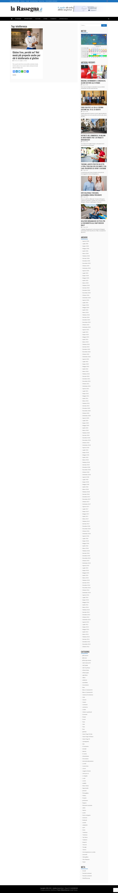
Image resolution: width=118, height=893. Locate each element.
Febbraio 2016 (86, 550)
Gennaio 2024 (85, 317)
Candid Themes (73, 890)
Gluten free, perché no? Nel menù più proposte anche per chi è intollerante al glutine (26, 55)
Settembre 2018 (86, 474)
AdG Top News (86, 667)
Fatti (83, 724)
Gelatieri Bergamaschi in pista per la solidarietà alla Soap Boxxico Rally (93, 223)
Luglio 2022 (85, 361)
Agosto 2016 (85, 536)
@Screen (84, 658)
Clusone (84, 699)
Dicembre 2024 (86, 290)
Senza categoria (86, 815)
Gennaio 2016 (85, 553)
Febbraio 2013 (86, 636)
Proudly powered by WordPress (48, 890)
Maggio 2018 (85, 484)
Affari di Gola (85, 670)
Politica (84, 795)
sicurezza (84, 817)
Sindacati (84, 820)
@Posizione (85, 655)
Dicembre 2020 (86, 408)
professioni (85, 800)
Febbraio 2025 (86, 285)
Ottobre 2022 (85, 354)
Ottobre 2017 (85, 501)
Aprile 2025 (85, 280)
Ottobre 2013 (85, 617)
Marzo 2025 (85, 283)
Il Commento (85, 746)
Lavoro (84, 768)
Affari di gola (85, 672)
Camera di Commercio (87, 694)
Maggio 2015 (85, 573)
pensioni (84, 790)
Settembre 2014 (86, 592)
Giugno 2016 (85, 541)
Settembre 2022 (86, 356)
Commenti (84, 704)
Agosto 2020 (85, 418)
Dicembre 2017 (86, 496)
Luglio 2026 (85, 243)
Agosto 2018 (85, 477)
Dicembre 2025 (86, 260)
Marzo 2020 (85, 430)
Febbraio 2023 (86, 344)
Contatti (27, 1)
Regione (84, 803)
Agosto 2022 (85, 359)
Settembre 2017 (86, 504)
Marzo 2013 (85, 634)
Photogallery (85, 793)
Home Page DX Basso (87, 736)
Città (83, 697)
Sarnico (84, 810)
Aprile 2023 (85, 339)
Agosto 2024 (85, 300)
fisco (83, 729)
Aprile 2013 (85, 632)
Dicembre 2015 (86, 555)
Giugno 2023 (85, 334)
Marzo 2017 (85, 519)
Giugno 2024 (85, 305)
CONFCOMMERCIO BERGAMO (51, 1)
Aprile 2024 (85, 310)
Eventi (84, 719)
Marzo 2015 (85, 577)
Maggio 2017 (85, 514)
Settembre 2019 (86, 445)
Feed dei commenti (87, 875)
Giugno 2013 (85, 627)
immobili (84, 749)
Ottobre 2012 (85, 646)
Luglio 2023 (85, 332)
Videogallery (85, 857)
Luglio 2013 (85, 624)
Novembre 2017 (86, 499)
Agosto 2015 (85, 565)
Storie (83, 830)
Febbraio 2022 (86, 374)
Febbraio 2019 (86, 462)
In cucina (84, 753)
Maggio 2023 (85, 337)
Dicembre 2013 (86, 614)
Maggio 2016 (85, 543)
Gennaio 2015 (85, 582)
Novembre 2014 (86, 587)
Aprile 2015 (85, 575)
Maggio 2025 (85, 278)
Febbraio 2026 (86, 256)
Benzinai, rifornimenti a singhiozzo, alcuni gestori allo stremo (93, 82)
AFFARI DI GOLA (63, 18)
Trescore (84, 844)
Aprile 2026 (85, 251)
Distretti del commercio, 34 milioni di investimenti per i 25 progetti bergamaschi (93, 137)
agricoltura (84, 675)
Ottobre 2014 (85, 590)
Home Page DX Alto (87, 734)
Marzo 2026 (85, 253)
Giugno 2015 (85, 570)
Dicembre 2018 (86, 467)
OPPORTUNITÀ (28, 18)
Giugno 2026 (85, 246)
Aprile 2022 (85, 369)
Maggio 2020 (85, 425)
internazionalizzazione (87, 761)
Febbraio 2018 (86, 491)
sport (83, 827)
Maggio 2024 (85, 307)
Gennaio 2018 (85, 494)
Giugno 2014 (85, 600)
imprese (84, 751)
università (84, 854)
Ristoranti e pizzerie (87, 805)
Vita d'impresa (85, 859)
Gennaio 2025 (85, 288)
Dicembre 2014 (86, 585)
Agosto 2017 (85, 506)
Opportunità (85, 788)
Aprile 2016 (85, 546)
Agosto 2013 (85, 622)
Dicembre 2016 (86, 526)
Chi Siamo (23, 1)
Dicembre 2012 (86, 641)
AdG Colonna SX (86, 663)
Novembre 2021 (86, 381)
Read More (14, 74)
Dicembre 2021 (86, 378)
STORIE (45, 18)
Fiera (83, 726)
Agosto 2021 (85, 388)
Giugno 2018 (85, 482)
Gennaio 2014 (85, 612)
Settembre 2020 (86, 415)
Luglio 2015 (85, 568)
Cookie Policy (41, 1)
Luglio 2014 (85, 597)
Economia (84, 714)
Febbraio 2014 (86, 609)
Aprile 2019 (85, 457)
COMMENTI (53, 18)
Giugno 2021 (85, 393)
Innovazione (85, 758)
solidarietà (84, 825)
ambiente (84, 680)
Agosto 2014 (85, 595)
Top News (85, 837)
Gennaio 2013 (85, 639)
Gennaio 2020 (85, 435)
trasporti (84, 842)
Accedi (84, 870)
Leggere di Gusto (86, 771)
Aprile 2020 (85, 428)
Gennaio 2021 (85, 405)
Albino (83, 677)
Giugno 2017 (85, 511)
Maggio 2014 (85, 602)
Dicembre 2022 (86, 349)
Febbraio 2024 (86, 315)
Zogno (84, 862)
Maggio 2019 (85, 455)
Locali (83, 778)
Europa (84, 717)
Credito (84, 709)
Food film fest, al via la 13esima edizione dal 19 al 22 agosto (92, 108)
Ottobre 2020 (85, 413)
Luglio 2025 (85, 273)
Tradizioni (84, 839)
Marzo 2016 (85, 548)
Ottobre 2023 (85, 324)
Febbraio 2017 (86, 521)
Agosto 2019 (85, 447)
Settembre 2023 (86, 327)
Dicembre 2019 (86, 437)
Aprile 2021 (85, 398)
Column (84, 702)
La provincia (85, 766)
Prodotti (84, 798)
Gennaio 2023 (85, 346)
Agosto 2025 (85, 270)
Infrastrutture (85, 756)
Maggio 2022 (85, 366)
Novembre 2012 (86, 644)
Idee (83, 744)
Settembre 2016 (86, 533)
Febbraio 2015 (86, 580)
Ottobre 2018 (85, 472)
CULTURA (37, 18)
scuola (83, 812)
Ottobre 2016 (85, 531)
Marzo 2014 (85, 607)
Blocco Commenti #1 (87, 690)
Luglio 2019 (85, 450)
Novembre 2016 (86, 528)
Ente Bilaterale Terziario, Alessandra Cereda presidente (91, 194)
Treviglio (84, 847)
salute (83, 807)
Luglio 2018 (85, 479)
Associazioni (85, 685)
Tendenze (84, 832)
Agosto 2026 (85, 241)
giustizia (84, 731)
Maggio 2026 (85, 248)
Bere (83, 687)
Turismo (84, 849)
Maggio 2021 (85, 396)
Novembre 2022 (86, 351)
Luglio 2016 (85, 538)
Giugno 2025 (85, 275)
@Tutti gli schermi (86, 660)
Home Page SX (86, 739)
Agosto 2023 (85, 329)
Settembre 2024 (86, 297)
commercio (85, 707)
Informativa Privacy (34, 1)
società (84, 822)
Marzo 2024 (85, 312)
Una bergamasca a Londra (88, 852)
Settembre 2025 (86, 268)
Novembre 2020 (86, 410)
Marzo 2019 (85, 460)
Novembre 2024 (86, 292)
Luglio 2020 (85, 420)
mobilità (84, 783)
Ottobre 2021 (85, 383)
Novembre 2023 (86, 322)
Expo (83, 721)
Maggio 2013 (85, 629)
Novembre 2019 (86, 440)
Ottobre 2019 (85, 442)
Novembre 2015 (86, 558)
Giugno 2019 (85, 452)
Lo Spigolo (84, 776)
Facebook (107, 1)
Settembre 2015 (86, 563)
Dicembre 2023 (86, 319)
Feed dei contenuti (86, 873)
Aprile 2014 (85, 605)
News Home (85, 785)
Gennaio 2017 (85, 523)
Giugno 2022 (85, 364)
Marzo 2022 (85, 371)
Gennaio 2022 (85, 376)
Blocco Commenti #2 (87, 692)
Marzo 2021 (85, 401)
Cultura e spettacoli (87, 712)
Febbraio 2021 (86, 403)
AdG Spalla (85, 665)
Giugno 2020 (85, 423)
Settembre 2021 (86, 386)
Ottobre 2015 (85, 560)
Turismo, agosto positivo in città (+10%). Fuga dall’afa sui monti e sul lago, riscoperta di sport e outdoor (94, 166)
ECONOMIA (18, 18)
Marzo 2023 (85, 342)
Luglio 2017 (85, 509)
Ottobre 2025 (85, 265)
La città (84, 763)
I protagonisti (85, 741)
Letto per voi (85, 773)
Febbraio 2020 (86, 432)
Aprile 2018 (85, 487)
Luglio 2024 (85, 302)
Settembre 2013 (86, 619)
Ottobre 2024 (85, 295)
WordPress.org (86, 878)
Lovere (84, 780)
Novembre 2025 (86, 263)
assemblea (85, 682)
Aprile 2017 (85, 516)
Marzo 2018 (85, 489)
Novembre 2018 (86, 469)
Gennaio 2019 (85, 464)
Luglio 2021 (85, 391)
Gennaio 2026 (85, 258)
